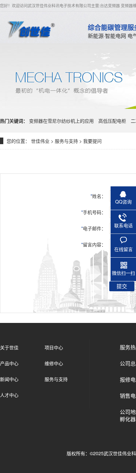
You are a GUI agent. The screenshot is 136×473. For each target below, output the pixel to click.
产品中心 (9, 363)
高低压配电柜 (112, 120)
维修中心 (54, 363)
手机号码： (93, 212)
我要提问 (92, 141)
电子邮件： (93, 228)
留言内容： (93, 244)
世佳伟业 (40, 141)
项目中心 (54, 347)
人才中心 (9, 395)
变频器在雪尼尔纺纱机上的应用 (61, 120)
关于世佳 (9, 347)
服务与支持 (66, 141)
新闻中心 (9, 379)
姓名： (98, 196)
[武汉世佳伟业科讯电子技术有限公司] (30, 29)
